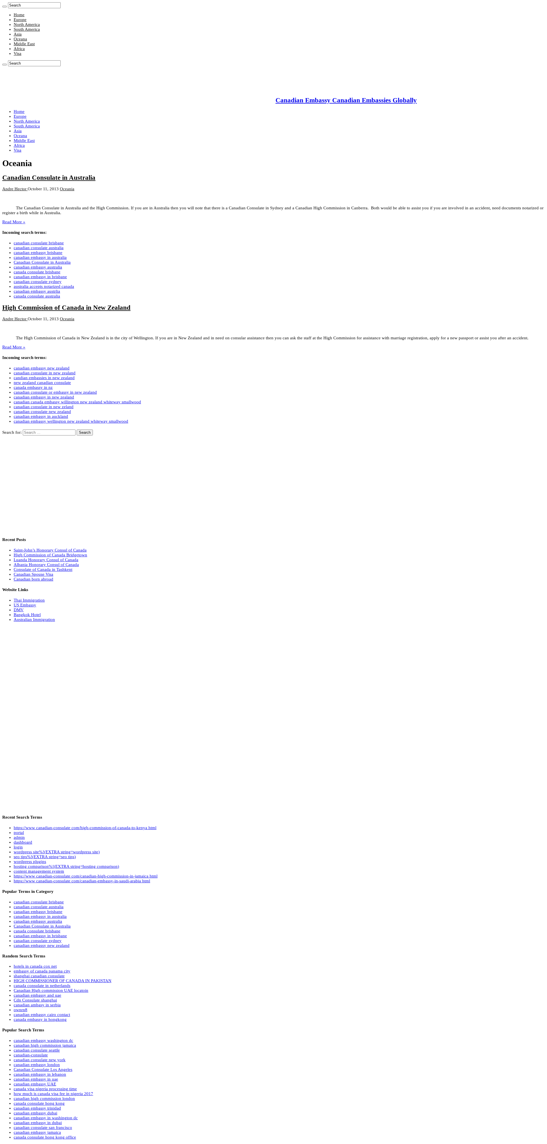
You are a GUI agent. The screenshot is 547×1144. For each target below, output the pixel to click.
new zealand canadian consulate (42, 382)
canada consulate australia (37, 296)
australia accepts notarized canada (44, 286)
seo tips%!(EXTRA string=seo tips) (45, 856)
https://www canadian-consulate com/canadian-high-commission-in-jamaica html (86, 876)
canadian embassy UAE (35, 1084)
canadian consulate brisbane (39, 243)
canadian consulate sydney (38, 281)
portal (19, 832)
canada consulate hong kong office (45, 1137)
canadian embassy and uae (37, 995)
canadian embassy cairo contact (42, 1014)
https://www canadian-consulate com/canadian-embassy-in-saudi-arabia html (82, 881)
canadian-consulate (31, 1055)
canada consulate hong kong (39, 1103)
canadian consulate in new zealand (44, 373)
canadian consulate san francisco (43, 1127)
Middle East (24, 44)
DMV (19, 610)
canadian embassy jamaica (37, 1132)
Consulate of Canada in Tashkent (43, 569)
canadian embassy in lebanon (40, 1074)
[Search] (4, 6)
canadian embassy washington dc (43, 1040)
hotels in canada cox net (35, 966)
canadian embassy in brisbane (40, 276)
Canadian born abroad (33, 579)
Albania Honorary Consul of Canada (46, 564)
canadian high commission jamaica (45, 1045)
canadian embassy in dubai (38, 1122)
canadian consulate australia (39, 247)
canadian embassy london (37, 1064)
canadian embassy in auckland (41, 416)
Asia (18, 34)
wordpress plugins (30, 861)
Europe (20, 19)
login (18, 847)
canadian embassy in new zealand (44, 397)
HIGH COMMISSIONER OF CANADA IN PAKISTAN (62, 980)
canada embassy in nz (33, 387)
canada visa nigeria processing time (45, 1089)
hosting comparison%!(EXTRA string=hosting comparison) (66, 866)
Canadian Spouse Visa (33, 574)
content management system (39, 871)
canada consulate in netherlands (42, 985)
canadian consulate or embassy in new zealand (55, 392)
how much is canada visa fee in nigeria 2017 (53, 1093)
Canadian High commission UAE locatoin (51, 990)
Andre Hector (15, 189)
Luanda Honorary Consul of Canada (46, 559)
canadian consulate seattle (37, 1050)
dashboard (23, 842)
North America (27, 24)
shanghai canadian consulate (39, 976)
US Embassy (25, 605)
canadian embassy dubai (35, 1113)
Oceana (20, 39)
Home (19, 15)
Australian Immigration (34, 619)
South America (27, 29)
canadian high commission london (44, 1098)
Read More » (13, 222)
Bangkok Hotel (27, 614)
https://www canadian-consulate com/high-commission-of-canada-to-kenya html (85, 827)
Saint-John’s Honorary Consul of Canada (50, 550)
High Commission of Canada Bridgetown (50, 555)
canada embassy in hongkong (40, 1019)
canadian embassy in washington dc (46, 1118)
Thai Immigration (29, 600)
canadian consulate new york (40, 1060)
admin (19, 837)
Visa (17, 53)
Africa (19, 48)
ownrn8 (20, 1009)
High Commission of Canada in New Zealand (66, 307)
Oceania (67, 189)
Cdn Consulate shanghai (35, 1000)
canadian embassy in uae (36, 1079)
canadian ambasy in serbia (37, 1005)
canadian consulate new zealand (42, 411)
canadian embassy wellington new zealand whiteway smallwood (71, 421)
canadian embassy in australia (40, 257)
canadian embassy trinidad (37, 1108)
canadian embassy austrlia (37, 291)
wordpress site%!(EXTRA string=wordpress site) (57, 852)
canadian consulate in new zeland (44, 406)
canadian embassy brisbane (38, 252)
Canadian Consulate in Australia (48, 177)
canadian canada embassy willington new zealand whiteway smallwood (77, 402)
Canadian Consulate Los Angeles (43, 1069)
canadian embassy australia (38, 267)
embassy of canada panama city (42, 971)
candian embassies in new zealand (44, 377)
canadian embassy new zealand (42, 368)
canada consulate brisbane (37, 272)
